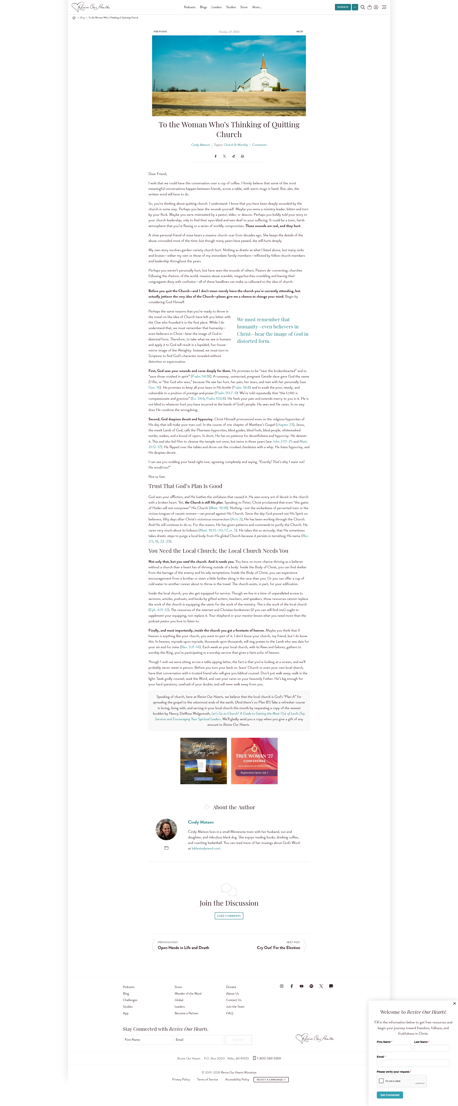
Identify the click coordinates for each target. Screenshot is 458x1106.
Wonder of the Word (188, 993)
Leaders (216, 7)
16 (156, 541)
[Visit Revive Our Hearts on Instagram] (282, 986)
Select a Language (270, 1080)
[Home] (74, 17)
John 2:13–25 (283, 441)
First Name (132, 1039)
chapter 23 (285, 424)
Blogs (203, 7)
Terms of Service (207, 1079)
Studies (231, 7)
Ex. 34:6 (198, 398)
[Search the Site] (363, 7)
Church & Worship (236, 144)
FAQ (229, 1013)
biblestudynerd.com (206, 848)
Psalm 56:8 (241, 387)
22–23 (165, 541)
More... (257, 7)
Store (244, 7)
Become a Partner (186, 1013)
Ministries (238, 1072)
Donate (343, 7)
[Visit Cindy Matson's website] (166, 848)
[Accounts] (375, 7)
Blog (82, 17)
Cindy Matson (200, 144)
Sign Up (238, 1040)
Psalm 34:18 (201, 376)
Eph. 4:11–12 (159, 610)
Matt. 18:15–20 (211, 530)
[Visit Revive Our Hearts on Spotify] (311, 986)
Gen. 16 (154, 387)
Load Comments (229, 916)
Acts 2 (236, 519)
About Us (232, 993)
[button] (383, 7)
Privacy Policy (181, 1079)
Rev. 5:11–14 (190, 647)
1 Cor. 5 (230, 530)
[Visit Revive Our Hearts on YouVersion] (331, 986)
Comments (259, 144)
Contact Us (234, 999)
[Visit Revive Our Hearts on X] (321, 986)
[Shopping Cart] (369, 7)
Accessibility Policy (237, 1079)
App (125, 1013)
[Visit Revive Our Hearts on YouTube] (301, 986)
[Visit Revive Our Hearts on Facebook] (292, 986)
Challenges (130, 999)
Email (179, 1039)
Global (179, 999)
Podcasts (190, 7)
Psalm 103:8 (215, 398)
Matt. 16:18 (218, 508)
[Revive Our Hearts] (91, 7)
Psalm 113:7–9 (226, 393)
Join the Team (235, 1006)
